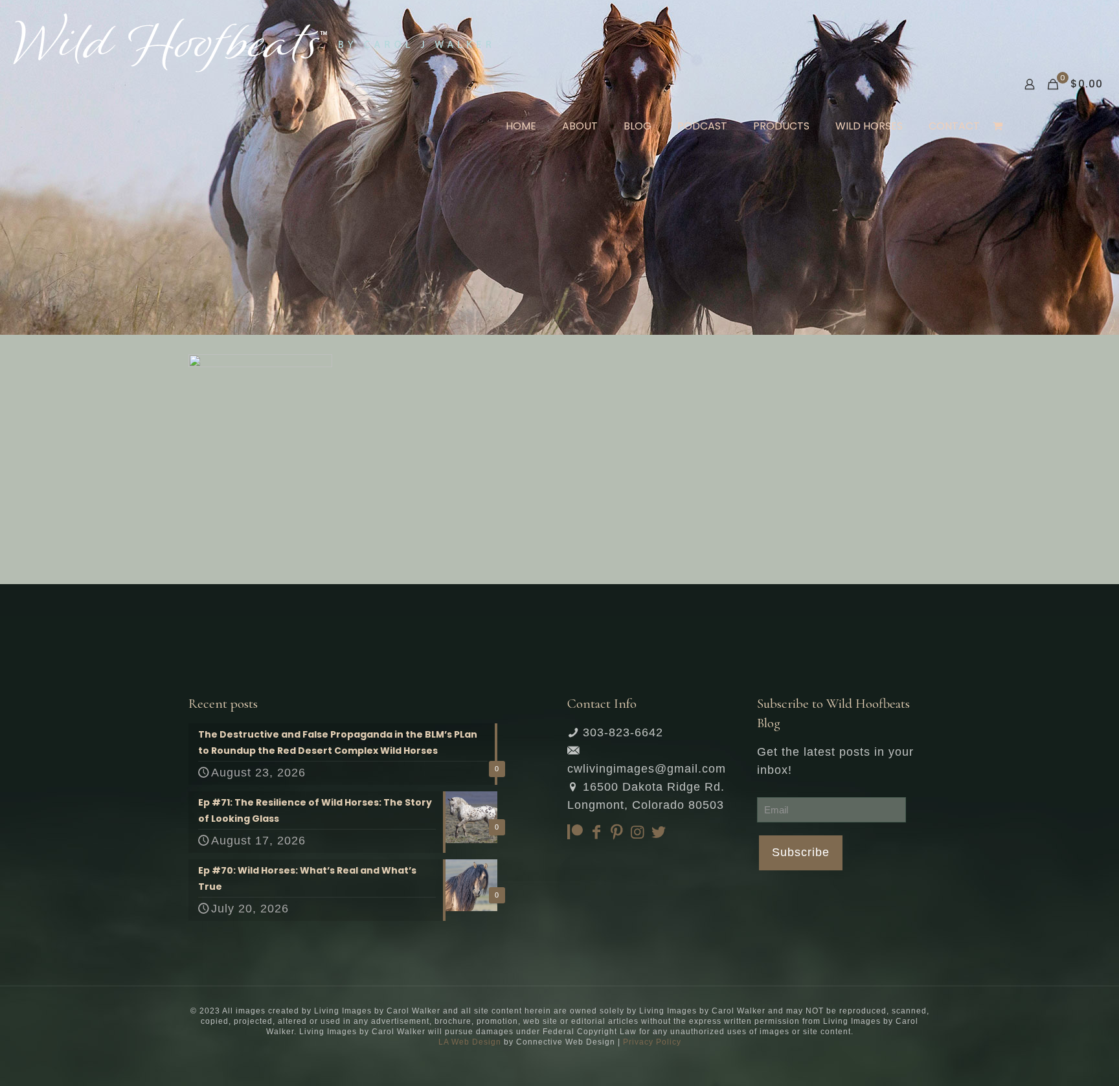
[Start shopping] (999, 126)
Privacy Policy (652, 1041)
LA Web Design (469, 1041)
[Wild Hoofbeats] (252, 42)
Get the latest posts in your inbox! (835, 760)
